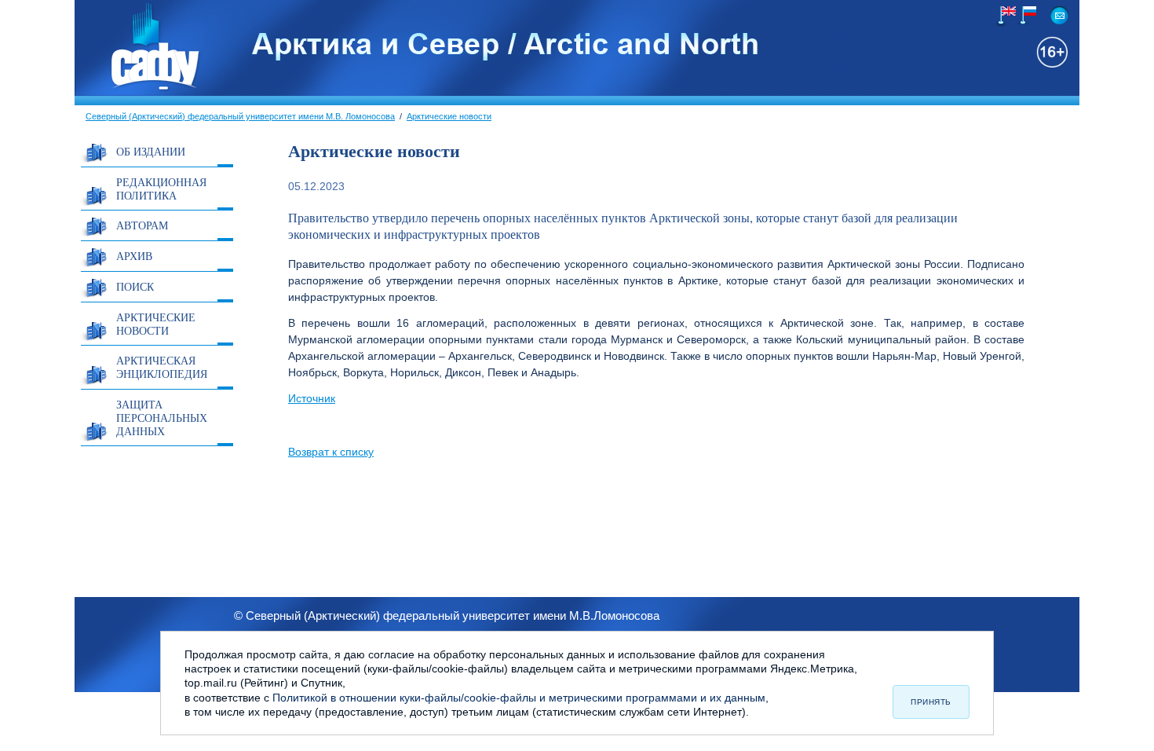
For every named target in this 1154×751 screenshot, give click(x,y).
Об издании (150, 151)
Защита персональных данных (161, 417)
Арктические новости (449, 116)
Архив (134, 255)
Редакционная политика (161, 188)
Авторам (142, 225)
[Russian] (1025, 15)
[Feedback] (1059, 15)
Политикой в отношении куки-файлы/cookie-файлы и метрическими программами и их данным (518, 697)
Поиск (135, 286)
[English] (1005, 16)
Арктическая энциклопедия (161, 367)
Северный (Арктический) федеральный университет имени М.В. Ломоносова (240, 116)
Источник (311, 398)
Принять (931, 702)
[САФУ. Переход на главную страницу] (138, 88)
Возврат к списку (331, 451)
